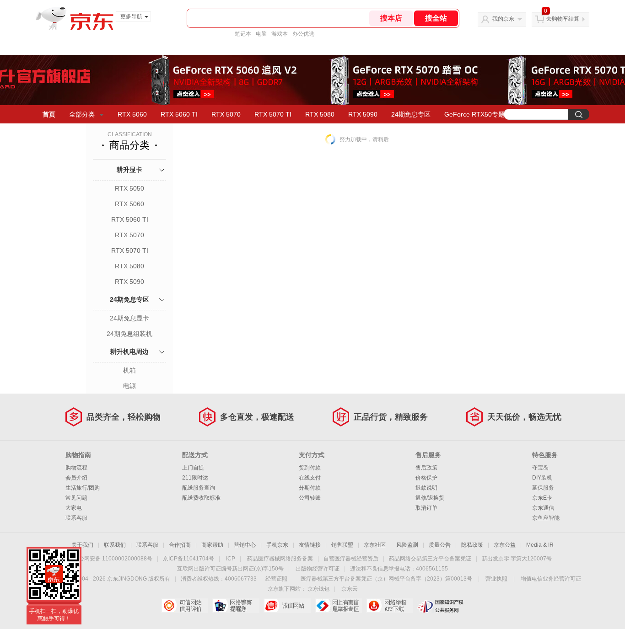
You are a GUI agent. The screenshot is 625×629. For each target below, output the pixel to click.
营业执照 (496, 579)
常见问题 (76, 498)
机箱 (129, 370)
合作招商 (180, 545)
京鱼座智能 (546, 518)
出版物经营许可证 (317, 568)
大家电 (73, 508)
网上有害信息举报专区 (338, 605)
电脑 (261, 34)
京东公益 (505, 545)
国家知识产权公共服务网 (440, 605)
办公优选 (303, 34)
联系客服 (76, 518)
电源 (129, 385)
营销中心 (245, 545)
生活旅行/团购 (82, 488)
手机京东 (277, 545)
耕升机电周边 (129, 351)
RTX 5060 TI (179, 114)
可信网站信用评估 (184, 605)
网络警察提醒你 (235, 605)
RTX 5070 (226, 114)
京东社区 (375, 545)
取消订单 (426, 508)
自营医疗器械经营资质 (350, 558)
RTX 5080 (319, 114)
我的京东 (503, 19)
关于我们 (82, 545)
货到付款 (310, 467)
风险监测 (407, 545)
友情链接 (310, 545)
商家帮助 (212, 545)
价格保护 (426, 477)
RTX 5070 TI (272, 114)
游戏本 (279, 34)
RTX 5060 (132, 114)
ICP (230, 558)
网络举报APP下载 (389, 605)
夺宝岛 (540, 467)
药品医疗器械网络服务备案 (280, 558)
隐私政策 (472, 545)
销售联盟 (342, 545)
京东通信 (543, 508)
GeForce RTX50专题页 (477, 114)
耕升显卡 (129, 169)
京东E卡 (542, 498)
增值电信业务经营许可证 (551, 579)
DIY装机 (542, 477)
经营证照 (276, 579)
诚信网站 (287, 605)
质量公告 (440, 545)
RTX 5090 (362, 114)
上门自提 (193, 467)
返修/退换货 (429, 498)
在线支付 (310, 477)
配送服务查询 (198, 488)
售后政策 (426, 467)
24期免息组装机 (129, 333)
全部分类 (82, 114)
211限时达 (195, 477)
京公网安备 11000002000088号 (112, 558)
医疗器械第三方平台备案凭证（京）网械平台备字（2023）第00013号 (386, 579)
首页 (49, 114)
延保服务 (543, 488)
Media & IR (540, 545)
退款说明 (426, 488)
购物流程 (76, 467)
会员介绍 (76, 477)
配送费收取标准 (201, 498)
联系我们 (115, 545)
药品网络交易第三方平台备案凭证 (430, 558)
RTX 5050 (129, 188)
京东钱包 (318, 589)
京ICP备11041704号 (188, 558)
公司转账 (310, 498)
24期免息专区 (411, 114)
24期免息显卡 (129, 318)
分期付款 (310, 488)
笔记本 (243, 34)
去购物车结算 (562, 19)
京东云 (349, 589)
